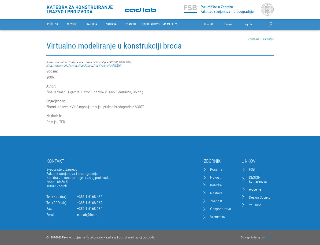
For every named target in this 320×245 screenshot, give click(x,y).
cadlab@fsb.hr (88, 215)
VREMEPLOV (170, 24)
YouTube (255, 205)
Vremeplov (218, 217)
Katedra (216, 185)
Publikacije (268, 39)
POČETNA (52, 24)
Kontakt (208, 24)
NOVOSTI (72, 24)
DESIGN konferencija (258, 179)
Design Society (259, 197)
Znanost (216, 201)
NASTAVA (111, 24)
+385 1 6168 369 (89, 203)
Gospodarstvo (220, 209)
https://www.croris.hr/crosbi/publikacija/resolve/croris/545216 (83, 65)
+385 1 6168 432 (89, 197)
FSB (252, 169)
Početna (216, 169)
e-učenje (255, 189)
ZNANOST (130, 24)
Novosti (215, 177)
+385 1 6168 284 (89, 209)
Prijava (228, 24)
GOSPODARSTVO (150, 24)
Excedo (269, 237)
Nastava (216, 193)
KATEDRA (91, 24)
